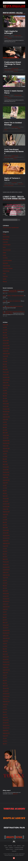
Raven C (9, 98)
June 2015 (5, 677)
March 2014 (5, 717)
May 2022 (5, 459)
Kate (4, 306)
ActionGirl (10, 38)
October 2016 (5, 635)
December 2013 (6, 725)
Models (19, 845)
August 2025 (5, 356)
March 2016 (5, 654)
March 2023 (5, 432)
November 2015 (6, 664)
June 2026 (5, 329)
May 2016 (5, 648)
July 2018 (5, 580)
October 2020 (5, 509)
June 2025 (5, 361)
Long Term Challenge (7, 260)
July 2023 (5, 422)
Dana (19, 183)
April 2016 (5, 651)
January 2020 (5, 532)
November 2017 (6, 601)
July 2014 (5, 706)
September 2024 (6, 385)
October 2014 (5, 699)
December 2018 (6, 567)
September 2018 (6, 575)
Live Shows (14, 182)
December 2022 (6, 440)
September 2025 (6, 353)
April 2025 (5, 366)
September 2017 (6, 606)
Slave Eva (16, 71)
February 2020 (6, 530)
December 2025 (6, 345)
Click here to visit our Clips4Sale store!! (11, 227)
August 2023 (5, 419)
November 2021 (6, 474)
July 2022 (5, 453)
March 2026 (5, 337)
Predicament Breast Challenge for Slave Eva (12, 64)
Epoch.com (15, 793)
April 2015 (5, 683)
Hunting (4, 255)
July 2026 (5, 327)
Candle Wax (5, 242)
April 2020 (5, 525)
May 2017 (5, 617)
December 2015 (6, 662)
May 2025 (5, 364)
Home (19, 13)
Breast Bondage (15, 68)
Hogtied (15, 35)
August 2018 (5, 577)
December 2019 (6, 535)
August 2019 (5, 546)
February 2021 (6, 498)
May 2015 (5, 680)
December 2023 (6, 409)
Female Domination (7, 250)
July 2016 (5, 643)
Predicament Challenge (9, 69)
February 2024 (6, 403)
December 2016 (6, 630)
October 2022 (5, 445)
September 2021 (6, 480)
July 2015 (5, 675)
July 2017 (5, 612)
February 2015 (6, 688)
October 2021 (5, 477)
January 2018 (5, 596)
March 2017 (5, 622)
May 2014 (5, 712)
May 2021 (5, 490)
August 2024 (5, 387)
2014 (22, 13)
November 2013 (6, 728)
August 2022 (5, 451)
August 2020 (5, 514)
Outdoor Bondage (18, 95)
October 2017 (5, 604)
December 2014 (6, 693)
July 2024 (5, 390)
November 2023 (6, 411)
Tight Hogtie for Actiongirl (11, 32)
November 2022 (6, 443)
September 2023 (6, 416)
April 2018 (5, 588)
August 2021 (5, 482)
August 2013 (5, 735)
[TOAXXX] (14, 5)
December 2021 (6, 472)
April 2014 (5, 714)
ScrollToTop (14, 841)
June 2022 (5, 456)
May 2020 (5, 522)
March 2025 (5, 369)
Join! (23, 845)
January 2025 (5, 374)
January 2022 (5, 469)
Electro (4, 247)
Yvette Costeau (10, 185)
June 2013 (5, 741)
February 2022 (6, 467)
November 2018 (6, 569)
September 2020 (6, 511)
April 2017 (5, 619)
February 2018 (6, 593)
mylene (4, 295)
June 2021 (5, 488)
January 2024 (5, 406)
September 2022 (6, 448)
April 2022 (5, 461)
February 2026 (6, 340)
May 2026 (5, 332)
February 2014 (6, 720)
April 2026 (5, 335)
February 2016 (6, 656)
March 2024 (5, 401)
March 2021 (5, 496)
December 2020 (6, 503)
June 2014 (5, 709)
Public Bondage (6, 271)
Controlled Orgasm (7, 244)
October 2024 (5, 382)
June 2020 (5, 519)
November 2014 (6, 696)
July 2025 (5, 358)
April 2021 (5, 493)
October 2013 (5, 730)
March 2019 (5, 559)
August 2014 (5, 704)
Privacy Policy (9, 849)
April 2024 (5, 398)
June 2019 (5, 551)
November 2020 (6, 506)
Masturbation (5, 263)
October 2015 (5, 667)
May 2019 (5, 554)
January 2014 (5, 722)
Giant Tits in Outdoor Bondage (13, 123)
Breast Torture (6, 239)
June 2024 (5, 393)
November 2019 (6, 538)
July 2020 (5, 517)
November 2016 (6, 633)
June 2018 (5, 583)
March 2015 (5, 685)
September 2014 (6, 701)
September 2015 (6, 670)
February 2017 (6, 625)
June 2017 (5, 614)
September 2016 (6, 638)
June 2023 (5, 424)
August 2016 (5, 641)
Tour (14, 845)
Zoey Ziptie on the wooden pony (13, 301)
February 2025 (6, 372)
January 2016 (5, 659)
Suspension (5, 276)
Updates (4, 279)
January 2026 (5, 343)
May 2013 (5, 743)
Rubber (4, 273)
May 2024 (5, 395)
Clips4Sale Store (18, 847)
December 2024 (6, 377)
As (3, 311)
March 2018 (5, 590)
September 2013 (6, 733)
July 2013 (5, 738)
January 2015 (5, 691)
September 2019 (6, 543)
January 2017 (5, 627)
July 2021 (5, 485)
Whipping (6, 96)
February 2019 (6, 561)
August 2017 (5, 609)
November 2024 (6, 380)
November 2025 (6, 348)
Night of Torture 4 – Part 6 (12, 179)
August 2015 (5, 672)
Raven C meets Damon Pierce (13, 92)
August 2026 (5, 324)
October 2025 (5, 351)
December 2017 (6, 598)
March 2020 (5, 527)
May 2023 (5, 427)
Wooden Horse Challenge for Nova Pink (14, 306)
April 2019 (5, 556)
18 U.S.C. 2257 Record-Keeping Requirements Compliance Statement (15, 854)
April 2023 (5, 430)
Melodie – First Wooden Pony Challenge (15, 295)
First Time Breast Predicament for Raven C (14, 151)
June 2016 (5, 646)
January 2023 (5, 438)
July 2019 (5, 548)
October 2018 (5, 572)
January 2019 (5, 564)
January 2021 (5, 501)
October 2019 (5, 540)
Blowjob (4, 234)
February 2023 (6, 435)
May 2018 (5, 585)
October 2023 (5, 414)
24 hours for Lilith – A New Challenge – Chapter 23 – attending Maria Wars (14, 291)
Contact (11, 847)
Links (6, 847)
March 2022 (5, 464)
